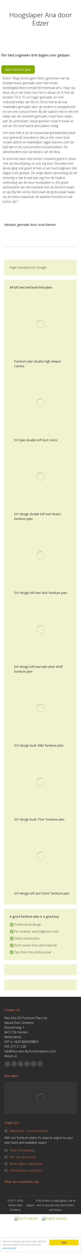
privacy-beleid (9, 1248)
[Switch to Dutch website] (26, 1219)
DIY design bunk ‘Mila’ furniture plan (39, 745)
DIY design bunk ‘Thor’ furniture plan (39, 819)
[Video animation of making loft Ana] (40, 1098)
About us (10, 1056)
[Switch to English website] (54, 1219)
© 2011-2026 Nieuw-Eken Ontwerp (15, 1205)
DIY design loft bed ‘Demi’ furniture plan (41, 893)
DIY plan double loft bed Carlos (35, 440)
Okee (64, 1242)
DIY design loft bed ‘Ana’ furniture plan (40, 593)
